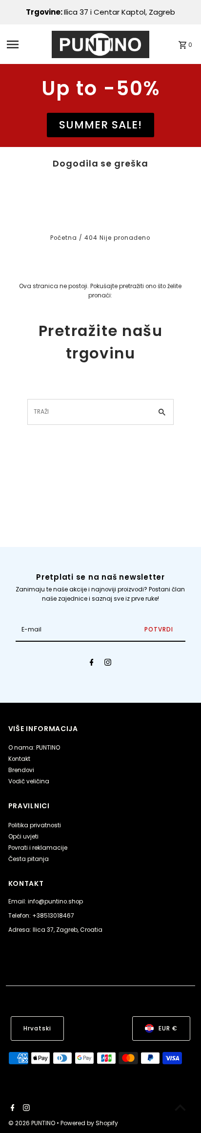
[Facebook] (92, 664)
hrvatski (37, 1028)
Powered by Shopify (89, 1123)
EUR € (168, 1028)
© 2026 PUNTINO (32, 1123)
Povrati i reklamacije (37, 848)
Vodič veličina (28, 781)
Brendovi (21, 770)
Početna (63, 238)
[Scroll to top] (180, 1107)
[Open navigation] (26, 44)
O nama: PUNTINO (34, 748)
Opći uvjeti (23, 836)
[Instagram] (107, 664)
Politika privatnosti (34, 825)
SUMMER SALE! (100, 124)
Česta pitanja (28, 859)
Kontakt (19, 759)
